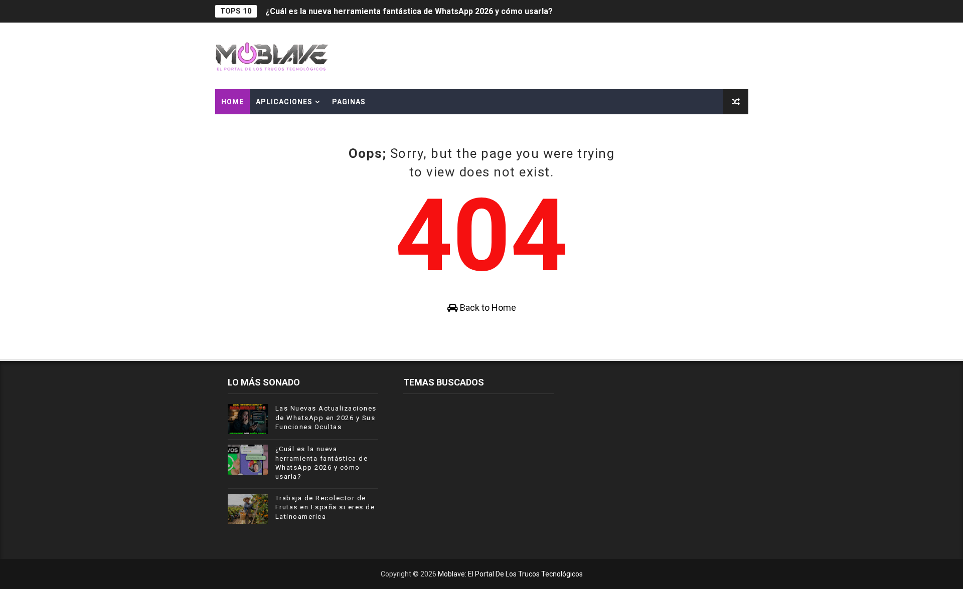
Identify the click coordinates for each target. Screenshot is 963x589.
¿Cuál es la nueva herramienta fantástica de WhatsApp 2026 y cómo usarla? (409, 11)
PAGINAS (349, 102)
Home (232, 102)
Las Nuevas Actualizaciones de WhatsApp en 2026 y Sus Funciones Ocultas (326, 417)
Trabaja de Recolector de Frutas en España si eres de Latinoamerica (325, 507)
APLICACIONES (284, 102)
